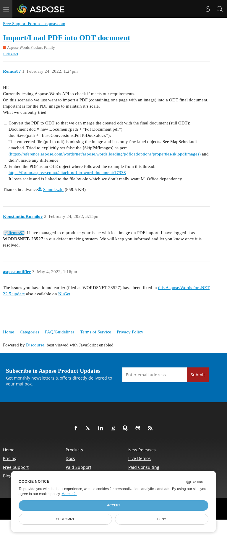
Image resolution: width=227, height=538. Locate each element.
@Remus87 (14, 233)
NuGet (64, 293)
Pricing (10, 458)
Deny (161, 519)
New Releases (142, 450)
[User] (208, 9)
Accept (113, 505)
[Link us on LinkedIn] (102, 428)
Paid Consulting (143, 467)
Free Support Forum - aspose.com (34, 23)
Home (8, 332)
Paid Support (78, 467)
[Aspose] (41, 8)
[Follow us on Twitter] (89, 428)
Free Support (16, 467)
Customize (65, 519)
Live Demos (139, 458)
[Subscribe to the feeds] (151, 428)
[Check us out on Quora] (126, 428)
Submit (198, 374)
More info (69, 494)
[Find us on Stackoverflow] (114, 428)
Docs (70, 458)
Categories (29, 332)
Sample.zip (53, 189)
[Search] (219, 9)
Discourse (35, 345)
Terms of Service (95, 332)
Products (74, 450)
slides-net (10, 54)
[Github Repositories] (139, 428)
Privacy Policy (130, 332)
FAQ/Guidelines (59, 332)
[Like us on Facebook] (77, 428)
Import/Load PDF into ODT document (66, 37)
